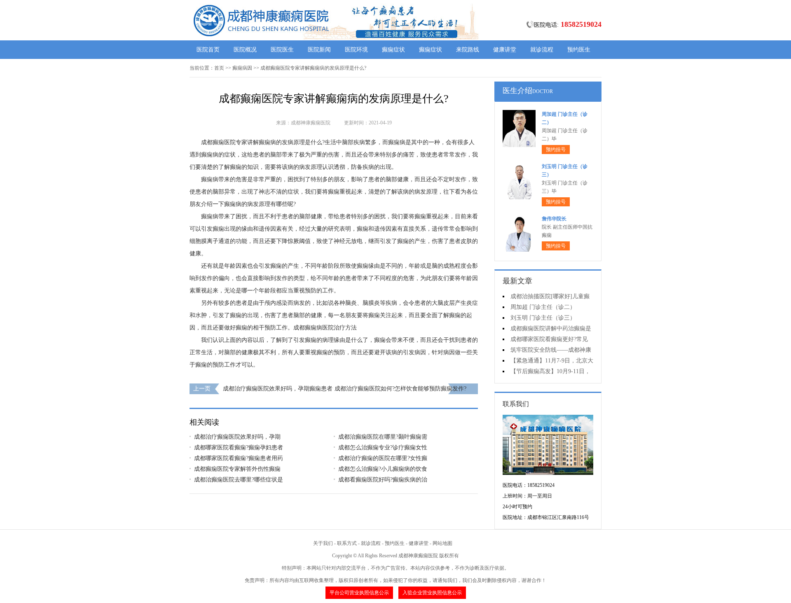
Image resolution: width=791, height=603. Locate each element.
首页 (219, 68)
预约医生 (578, 50)
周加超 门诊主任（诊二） (543, 307)
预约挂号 (556, 149)
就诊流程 (541, 50)
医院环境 (356, 50)
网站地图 (442, 543)
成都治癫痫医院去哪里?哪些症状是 (238, 480)
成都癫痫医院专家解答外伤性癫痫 (237, 469)
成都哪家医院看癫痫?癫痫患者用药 (238, 458)
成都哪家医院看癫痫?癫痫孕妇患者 (238, 447)
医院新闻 (319, 50)
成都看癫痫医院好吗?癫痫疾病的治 (382, 480)
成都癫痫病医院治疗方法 (325, 328)
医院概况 (245, 50)
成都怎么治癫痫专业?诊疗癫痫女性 (382, 447)
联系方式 (347, 543)
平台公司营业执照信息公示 (359, 593)
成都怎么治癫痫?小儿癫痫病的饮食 (382, 469)
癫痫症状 (393, 50)
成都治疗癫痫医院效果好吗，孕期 (237, 437)
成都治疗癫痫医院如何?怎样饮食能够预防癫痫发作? (400, 389)
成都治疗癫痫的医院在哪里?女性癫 (382, 458)
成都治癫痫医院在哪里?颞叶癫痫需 (382, 437)
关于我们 (323, 543)
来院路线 (467, 50)
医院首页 (208, 50)
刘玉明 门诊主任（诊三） (543, 318)
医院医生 (282, 50)
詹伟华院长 (554, 219)
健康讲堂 (504, 50)
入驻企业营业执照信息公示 (432, 593)
